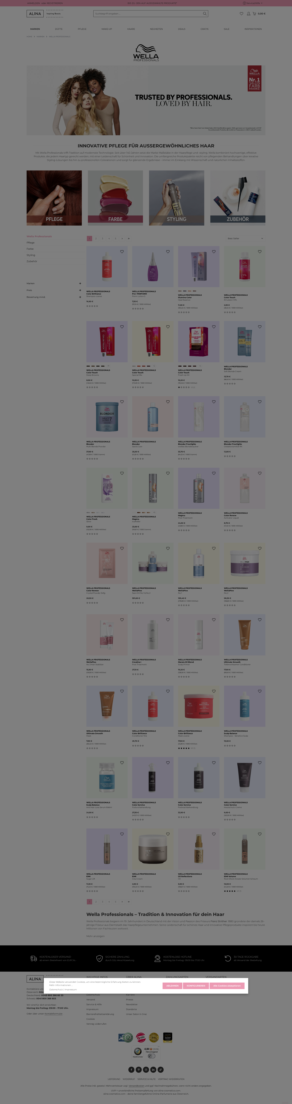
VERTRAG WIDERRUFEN (171, 1079)
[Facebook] (131, 1070)
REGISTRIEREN (55, 3)
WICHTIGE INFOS (97, 977)
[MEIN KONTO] (248, 13)
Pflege (31, 242)
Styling (31, 255)
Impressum (92, 1009)
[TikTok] (161, 1070)
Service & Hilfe (94, 1004)
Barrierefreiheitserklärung (100, 1014)
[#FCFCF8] (134, 512)
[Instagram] (146, 1070)
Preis (29, 290)
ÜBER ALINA (133, 977)
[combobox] (147, 13)
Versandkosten (136, 1085)
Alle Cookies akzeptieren (227, 985)
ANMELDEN (33, 3)
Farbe (30, 248)
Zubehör (32, 261)
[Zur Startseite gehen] (45, 13)
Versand (90, 999)
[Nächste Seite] (122, 238)
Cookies (90, 1019)
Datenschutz (93, 994)
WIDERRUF (129, 1079)
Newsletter (132, 1004)
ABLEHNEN (172, 985)
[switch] (151, 1056)
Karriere (130, 994)
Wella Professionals (39, 236)
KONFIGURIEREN (196, 985)
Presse (129, 999)
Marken (31, 283)
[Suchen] (205, 13)
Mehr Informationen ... (61, 985)
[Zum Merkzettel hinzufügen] (122, 251)
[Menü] (158, 1047)
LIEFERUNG (114, 1079)
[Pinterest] (139, 1070)
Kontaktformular (54, 1013)
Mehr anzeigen (95, 936)
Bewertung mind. (36, 297)
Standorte (131, 1009)
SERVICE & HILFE (146, 1079)
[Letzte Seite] (128, 238)
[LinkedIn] (153, 1070)
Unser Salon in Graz (136, 1014)
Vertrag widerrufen (96, 1023)
